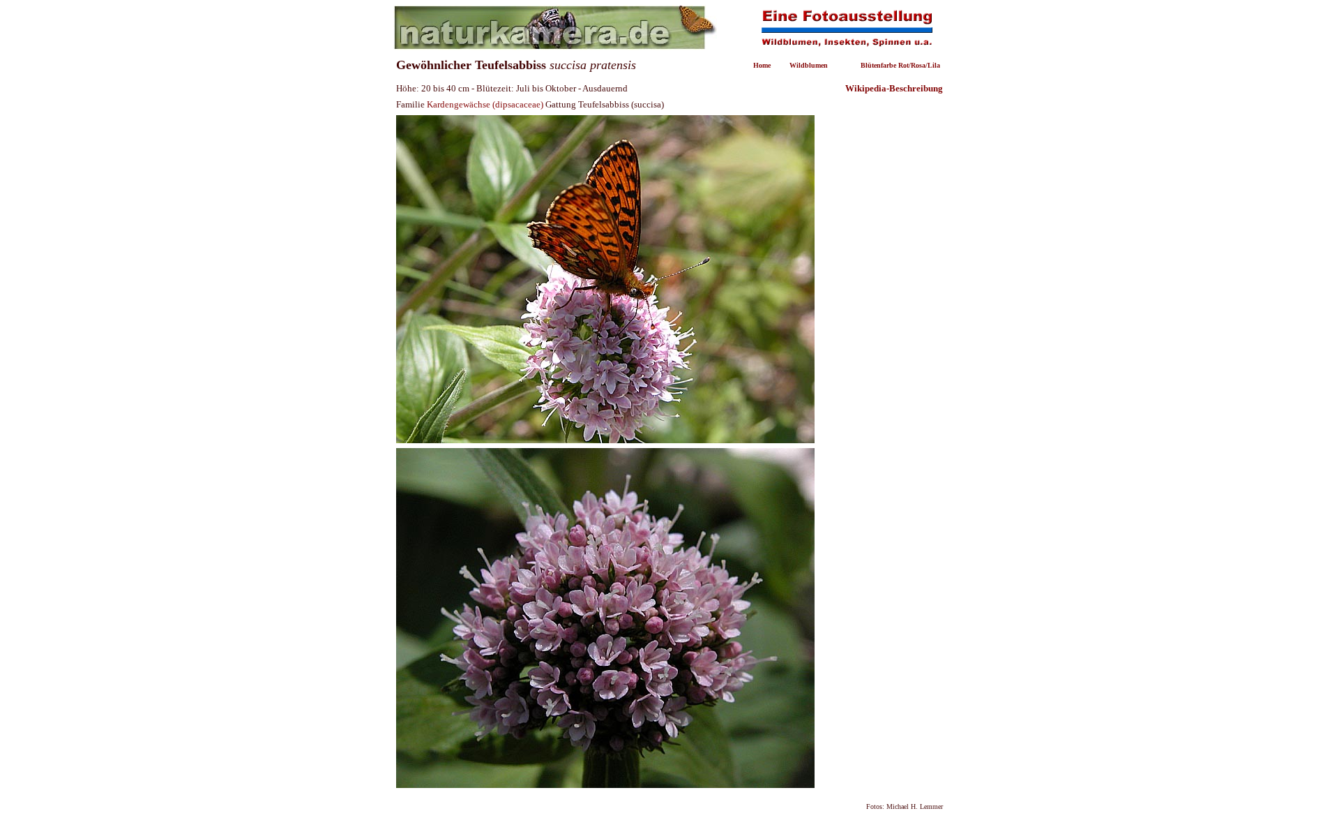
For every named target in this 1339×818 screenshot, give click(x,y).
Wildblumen (808, 65)
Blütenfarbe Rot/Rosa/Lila (900, 65)
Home (762, 65)
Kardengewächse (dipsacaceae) (485, 104)
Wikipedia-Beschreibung (894, 88)
